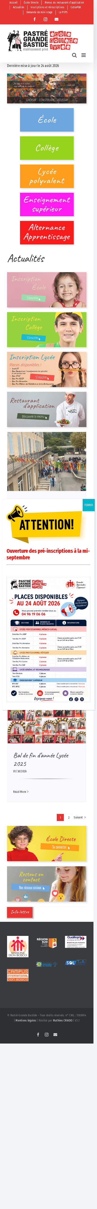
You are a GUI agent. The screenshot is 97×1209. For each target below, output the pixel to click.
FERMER (89, 505)
